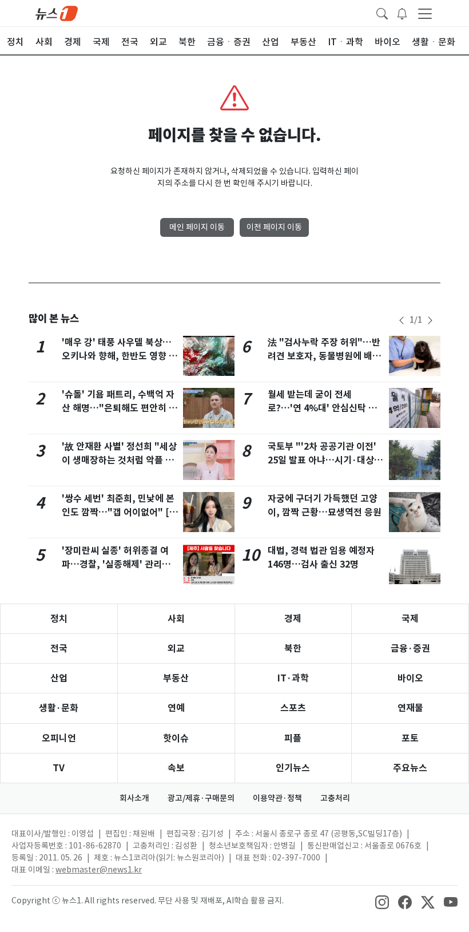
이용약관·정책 (277, 798)
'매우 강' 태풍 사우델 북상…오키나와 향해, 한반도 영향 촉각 (119, 356)
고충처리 (335, 798)
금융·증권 (410, 649)
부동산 (176, 678)
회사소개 (134, 798)
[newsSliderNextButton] (430, 320)
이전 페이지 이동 (274, 227)
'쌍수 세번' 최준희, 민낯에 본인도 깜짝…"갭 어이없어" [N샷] (119, 512)
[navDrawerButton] (425, 13)
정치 (58, 619)
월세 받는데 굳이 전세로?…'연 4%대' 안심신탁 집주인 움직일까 (322, 408)
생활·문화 (58, 708)
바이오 (410, 678)
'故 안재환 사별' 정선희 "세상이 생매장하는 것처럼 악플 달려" (119, 460)
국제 (410, 619)
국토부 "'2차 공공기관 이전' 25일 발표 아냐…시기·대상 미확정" (322, 460)
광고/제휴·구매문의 (201, 798)
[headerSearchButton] (382, 12)
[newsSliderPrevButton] (401, 320)
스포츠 (293, 708)
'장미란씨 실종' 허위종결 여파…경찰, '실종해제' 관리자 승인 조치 (116, 564)
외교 (176, 649)
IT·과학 (293, 678)
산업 (58, 678)
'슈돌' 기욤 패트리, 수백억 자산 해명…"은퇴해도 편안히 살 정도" (119, 408)
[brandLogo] (56, 12)
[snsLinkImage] (382, 901)
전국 (58, 649)
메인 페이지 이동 (197, 227)
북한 (292, 649)
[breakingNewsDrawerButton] (402, 12)
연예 (176, 708)
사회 (176, 619)
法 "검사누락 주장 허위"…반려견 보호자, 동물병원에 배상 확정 (324, 356)
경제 (292, 619)
